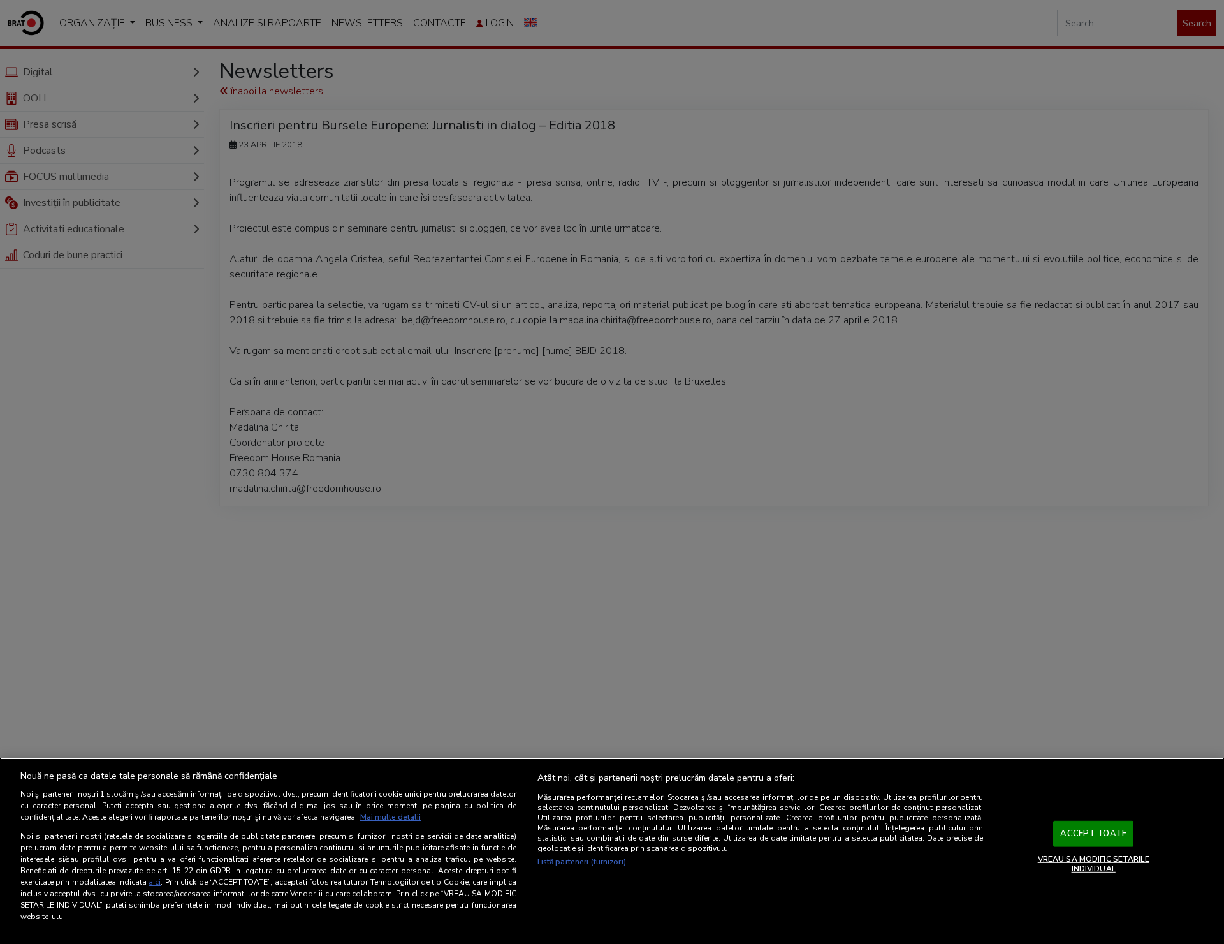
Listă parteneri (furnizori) (581, 862)
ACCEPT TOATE (1093, 833)
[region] (612, 851)
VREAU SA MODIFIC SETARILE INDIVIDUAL (1093, 863)
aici (155, 882)
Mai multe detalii (390, 817)
